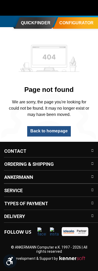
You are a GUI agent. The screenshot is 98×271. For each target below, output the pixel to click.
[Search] (59, 8)
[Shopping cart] (90, 8)
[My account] (70, 8)
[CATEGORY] (6, 21)
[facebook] (42, 232)
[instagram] (54, 232)
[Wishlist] (80, 8)
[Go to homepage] (24, 7)
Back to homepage (49, 131)
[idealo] (75, 231)
